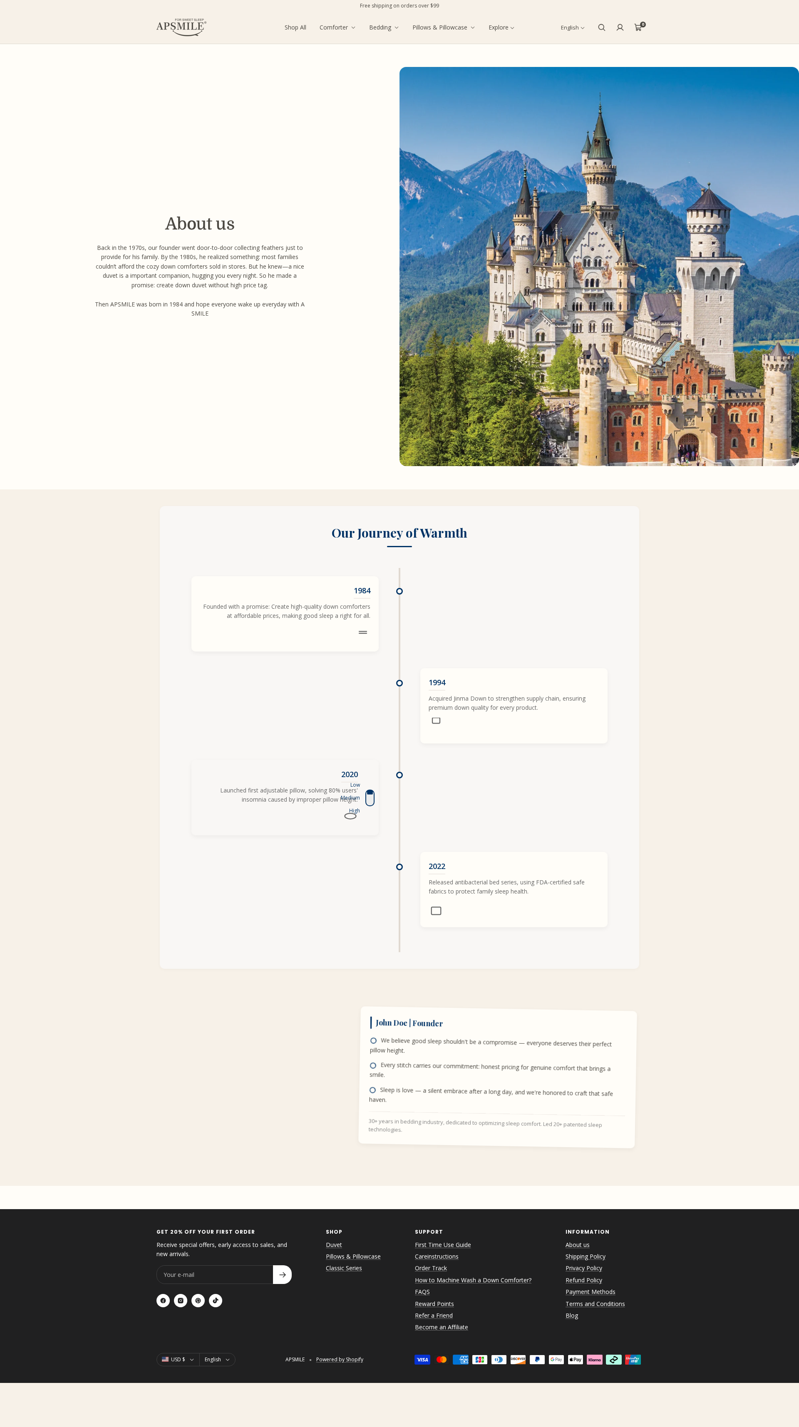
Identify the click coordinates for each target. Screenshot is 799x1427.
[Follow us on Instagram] (180, 1300)
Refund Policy (584, 1280)
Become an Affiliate (441, 1327)
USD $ (178, 1359)
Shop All (295, 27)
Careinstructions (437, 1256)
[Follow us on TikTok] (215, 1300)
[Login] (620, 27)
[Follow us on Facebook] (163, 1300)
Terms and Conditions (595, 1304)
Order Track (431, 1268)
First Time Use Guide (443, 1245)
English (570, 27)
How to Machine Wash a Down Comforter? (473, 1280)
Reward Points (434, 1304)
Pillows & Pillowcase (439, 27)
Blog (572, 1315)
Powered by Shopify (339, 1359)
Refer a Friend (434, 1315)
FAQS (422, 1292)
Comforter (334, 27)
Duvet (334, 1245)
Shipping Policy (585, 1256)
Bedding (380, 27)
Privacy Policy (584, 1268)
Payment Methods (590, 1292)
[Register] (282, 1274)
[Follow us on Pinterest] (198, 1300)
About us (578, 1245)
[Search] (602, 27)
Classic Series (344, 1268)
